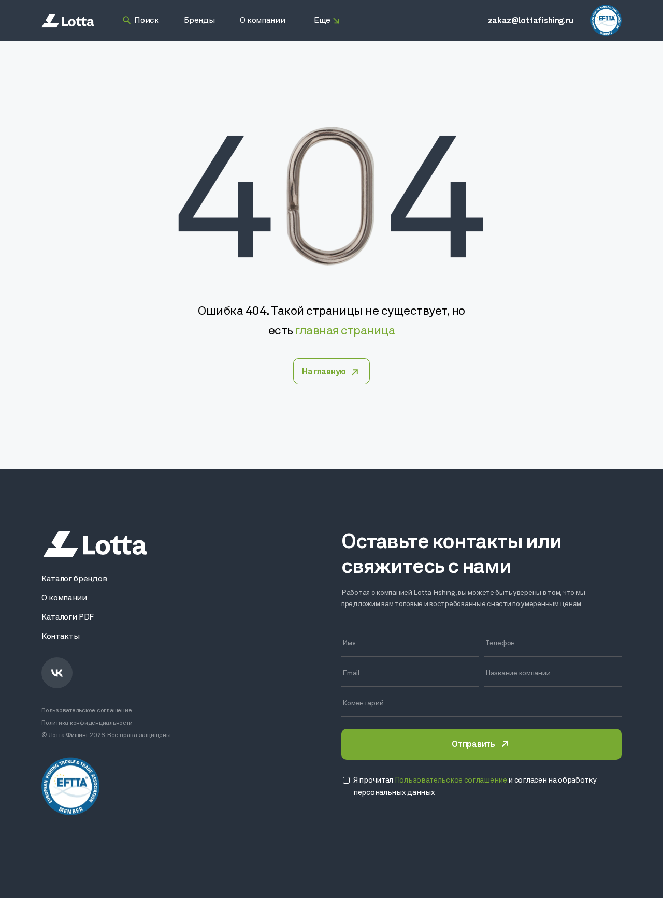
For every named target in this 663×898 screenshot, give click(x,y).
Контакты (60, 636)
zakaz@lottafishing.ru (530, 21)
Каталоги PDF (67, 617)
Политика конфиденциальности (87, 723)
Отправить (473, 745)
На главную (324, 372)
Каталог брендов (74, 579)
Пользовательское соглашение (86, 711)
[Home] (67, 21)
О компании (64, 598)
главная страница (345, 331)
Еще (322, 21)
